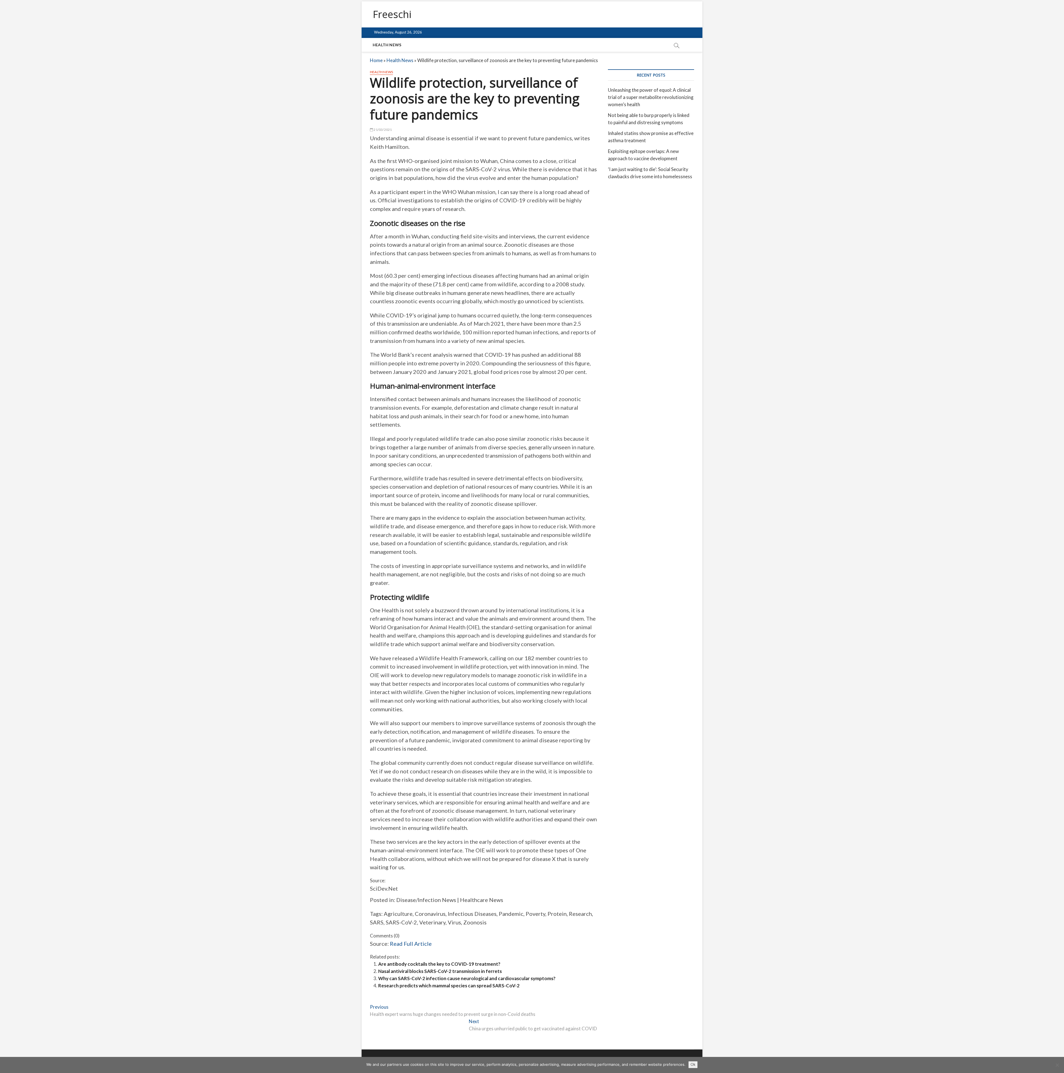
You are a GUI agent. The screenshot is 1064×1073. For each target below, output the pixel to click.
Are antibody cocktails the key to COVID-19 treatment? (439, 964)
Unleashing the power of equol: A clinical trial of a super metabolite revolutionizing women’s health (651, 97)
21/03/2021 (382, 130)
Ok (692, 1064)
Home (376, 60)
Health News (387, 44)
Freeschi (392, 14)
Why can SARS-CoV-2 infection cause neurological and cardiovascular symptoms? (467, 978)
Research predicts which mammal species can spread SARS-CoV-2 (449, 985)
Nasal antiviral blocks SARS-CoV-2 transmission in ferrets (440, 971)
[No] (1057, 1065)
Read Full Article (411, 943)
